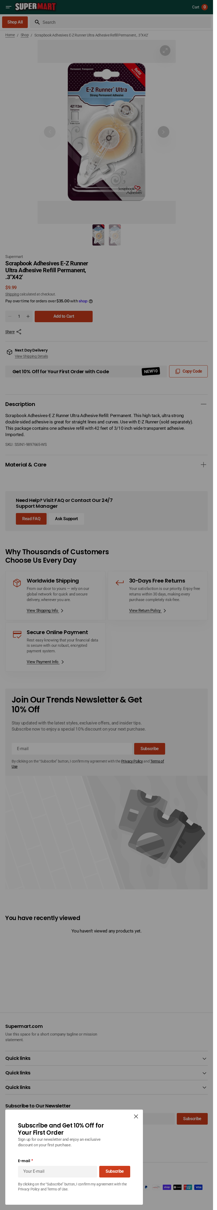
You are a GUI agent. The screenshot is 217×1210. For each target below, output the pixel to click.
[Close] (136, 1116)
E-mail (24, 1160)
